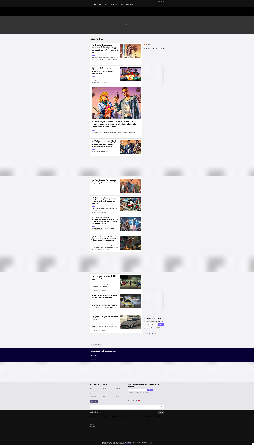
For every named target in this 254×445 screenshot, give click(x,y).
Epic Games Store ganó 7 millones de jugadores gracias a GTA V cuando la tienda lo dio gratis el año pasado (104, 239)
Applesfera (92, 422)
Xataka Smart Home (94, 424)
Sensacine (114, 418)
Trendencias (147, 418)
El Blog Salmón (158, 418)
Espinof (113, 420)
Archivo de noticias (96, 344)
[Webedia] (161, 1)
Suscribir (161, 324)
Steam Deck (93, 396)
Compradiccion (147, 422)
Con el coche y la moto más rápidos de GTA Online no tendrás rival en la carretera (105, 318)
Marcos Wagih (97, 82)
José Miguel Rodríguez (99, 249)
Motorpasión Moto (137, 420)
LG (160, 50)
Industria (118, 388)
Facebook (161, 4)
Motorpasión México (137, 435)
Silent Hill (156, 50)
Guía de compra (98, 4)
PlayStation (148, 48)
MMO (104, 391)
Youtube (156, 333)
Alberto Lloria (97, 191)
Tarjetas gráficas (94, 391)
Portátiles (118, 391)
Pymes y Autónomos (159, 420)
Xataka (91, 418)
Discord (151, 50)
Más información (128, 443)
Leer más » (96, 60)
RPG (145, 46)
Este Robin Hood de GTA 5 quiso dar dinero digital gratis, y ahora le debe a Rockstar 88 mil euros (104, 182)
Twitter (163, 4)
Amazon (149, 46)
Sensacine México (115, 435)
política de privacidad (144, 392)
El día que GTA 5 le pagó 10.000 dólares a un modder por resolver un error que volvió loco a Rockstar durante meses (104, 70)
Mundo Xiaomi (93, 426)
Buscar (161, 407)
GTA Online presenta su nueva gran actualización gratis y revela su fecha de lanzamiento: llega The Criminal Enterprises (104, 200)
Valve (110, 359)
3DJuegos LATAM (104, 435)
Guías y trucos (95, 282)
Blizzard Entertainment (119, 397)
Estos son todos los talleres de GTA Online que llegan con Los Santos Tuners (104, 278)
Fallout (161, 46)
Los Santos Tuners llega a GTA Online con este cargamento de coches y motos (104, 297)
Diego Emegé (97, 290)
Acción (106, 4)
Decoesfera (147, 420)
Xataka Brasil (92, 437)
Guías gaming (129, 4)
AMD (104, 396)
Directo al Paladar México (126, 436)
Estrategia (114, 4)
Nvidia (114, 359)
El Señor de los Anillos (156, 48)
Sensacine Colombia (116, 437)
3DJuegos (103, 418)
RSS (159, 333)
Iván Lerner (97, 63)
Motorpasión (136, 418)
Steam (121, 4)
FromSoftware (155, 46)
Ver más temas (94, 401)
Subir (160, 412)
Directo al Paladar (126, 418)
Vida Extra (103, 420)
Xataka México (93, 435)
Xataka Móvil (92, 420)
